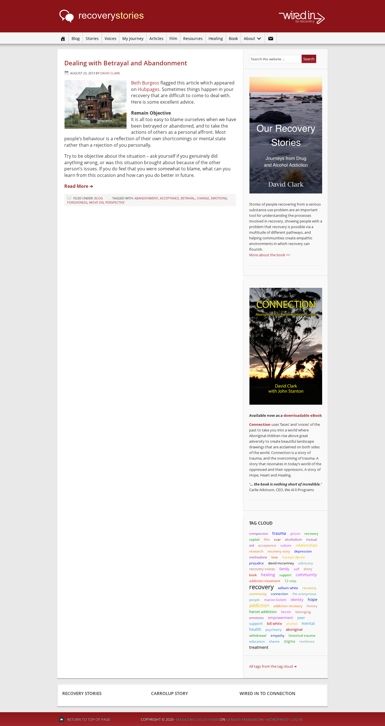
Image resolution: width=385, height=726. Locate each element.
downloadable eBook (303, 415)
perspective (115, 202)
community (306, 574)
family (284, 568)
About (248, 38)
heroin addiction (263, 611)
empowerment (280, 617)
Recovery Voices (262, 569)
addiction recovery (287, 605)
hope (312, 599)
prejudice (256, 563)
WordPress (277, 719)
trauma (279, 533)
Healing (216, 38)
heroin (286, 611)
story (308, 568)
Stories (92, 38)
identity (297, 599)
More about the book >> (269, 254)
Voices (110, 38)
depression (303, 551)
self (296, 569)
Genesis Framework (245, 719)
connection (279, 593)
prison (295, 533)
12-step (290, 580)
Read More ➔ (78, 186)
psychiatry (273, 629)
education (257, 641)
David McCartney (281, 563)
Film (173, 38)
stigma (289, 641)
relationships (306, 545)
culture (285, 545)
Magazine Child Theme (197, 719)
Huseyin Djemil (293, 557)
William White (288, 587)
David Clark (110, 73)
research (256, 551)
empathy (277, 635)
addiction (259, 605)
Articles (156, 38)
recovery (261, 586)
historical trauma (302, 635)
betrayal (188, 198)
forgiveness (77, 202)
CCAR (277, 539)
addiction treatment (264, 580)
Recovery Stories (110, 16)
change (203, 198)
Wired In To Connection (267, 693)
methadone (258, 557)
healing (268, 574)
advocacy (305, 563)
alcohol (291, 623)
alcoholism (293, 539)
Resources (193, 38)
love (274, 557)
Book (233, 38)
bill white (274, 623)
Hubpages (149, 89)
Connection (260, 424)
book (253, 575)
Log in (296, 719)
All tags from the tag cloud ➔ (273, 666)
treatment (258, 647)
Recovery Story (278, 551)
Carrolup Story (169, 693)
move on (96, 202)
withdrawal (257, 635)
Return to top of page (88, 719)
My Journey (132, 38)
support (285, 575)
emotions (219, 198)
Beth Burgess (145, 83)
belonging (303, 611)
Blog (76, 38)
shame (274, 641)
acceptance (169, 198)
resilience (307, 641)
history (312, 605)
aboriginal (294, 629)
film (267, 539)
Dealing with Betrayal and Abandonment (125, 63)
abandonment (146, 198)
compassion (258, 533)
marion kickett (275, 599)
